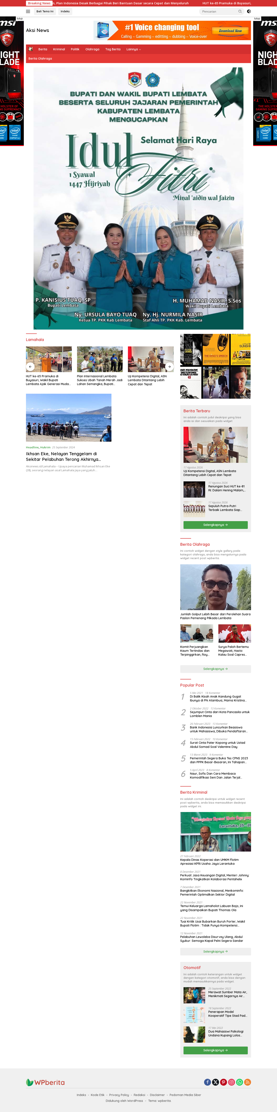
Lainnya (132, 49)
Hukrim (45, 447)
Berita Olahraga (40, 58)
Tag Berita (113, 49)
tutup (20, 18)
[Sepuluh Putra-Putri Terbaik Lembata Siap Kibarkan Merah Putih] (194, 509)
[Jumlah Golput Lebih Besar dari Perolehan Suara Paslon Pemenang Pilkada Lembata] (215, 587)
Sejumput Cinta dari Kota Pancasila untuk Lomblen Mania (220, 714)
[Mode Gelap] (249, 11)
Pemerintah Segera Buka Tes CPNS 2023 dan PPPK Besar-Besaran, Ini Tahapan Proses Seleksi (219, 760)
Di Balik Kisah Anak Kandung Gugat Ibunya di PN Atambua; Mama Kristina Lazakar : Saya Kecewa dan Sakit (217, 698)
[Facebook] (207, 1082)
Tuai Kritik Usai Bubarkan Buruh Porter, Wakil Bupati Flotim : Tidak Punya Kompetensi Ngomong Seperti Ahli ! (212, 923)
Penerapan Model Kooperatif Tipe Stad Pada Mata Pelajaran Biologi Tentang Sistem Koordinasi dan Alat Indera (227, 1014)
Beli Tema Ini (45, 11)
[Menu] (29, 11)
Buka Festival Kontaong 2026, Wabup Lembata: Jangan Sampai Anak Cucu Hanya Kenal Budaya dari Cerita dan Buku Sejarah (149, 380)
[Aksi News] (45, 1082)
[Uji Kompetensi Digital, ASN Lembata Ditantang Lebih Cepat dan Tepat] (100, 359)
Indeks (65, 11)
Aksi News (37, 30)
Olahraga (92, 49)
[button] (240, 11)
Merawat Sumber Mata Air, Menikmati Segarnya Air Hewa (227, 994)
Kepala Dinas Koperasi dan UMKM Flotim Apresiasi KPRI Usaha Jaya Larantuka (209, 862)
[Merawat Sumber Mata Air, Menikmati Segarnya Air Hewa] (194, 995)
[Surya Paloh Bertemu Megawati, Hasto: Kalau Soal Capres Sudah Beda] (234, 633)
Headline (32, 447)
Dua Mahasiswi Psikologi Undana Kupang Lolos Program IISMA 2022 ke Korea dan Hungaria (225, 1033)
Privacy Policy (119, 1095)
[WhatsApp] (239, 1082)
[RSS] (247, 1082)
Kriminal (59, 49)
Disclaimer (157, 1095)
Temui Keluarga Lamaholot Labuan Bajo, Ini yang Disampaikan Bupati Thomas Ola (211, 908)
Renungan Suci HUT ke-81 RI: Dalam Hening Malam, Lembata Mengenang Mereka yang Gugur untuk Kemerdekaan (227, 488)
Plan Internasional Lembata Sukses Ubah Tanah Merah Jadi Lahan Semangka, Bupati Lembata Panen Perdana (48, 380)
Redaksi (139, 1095)
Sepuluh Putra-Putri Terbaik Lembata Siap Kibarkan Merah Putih (224, 508)
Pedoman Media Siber (185, 1095)
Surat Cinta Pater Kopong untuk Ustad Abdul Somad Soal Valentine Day (217, 745)
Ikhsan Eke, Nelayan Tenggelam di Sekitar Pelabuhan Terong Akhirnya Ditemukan (62, 459)
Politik (75, 49)
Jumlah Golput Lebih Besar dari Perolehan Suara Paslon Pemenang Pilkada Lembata (215, 616)
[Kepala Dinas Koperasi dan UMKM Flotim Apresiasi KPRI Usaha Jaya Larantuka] (215, 832)
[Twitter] (215, 1082)
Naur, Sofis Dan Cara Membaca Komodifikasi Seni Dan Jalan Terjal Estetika (215, 775)
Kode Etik (98, 1095)
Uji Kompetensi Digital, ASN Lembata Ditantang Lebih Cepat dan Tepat (96, 380)
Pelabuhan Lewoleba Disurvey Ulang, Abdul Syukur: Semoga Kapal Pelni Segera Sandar (211, 939)
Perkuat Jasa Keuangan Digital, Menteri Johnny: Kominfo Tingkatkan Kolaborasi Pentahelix (214, 877)
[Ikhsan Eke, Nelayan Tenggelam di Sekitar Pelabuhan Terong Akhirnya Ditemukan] (68, 418)
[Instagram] (231, 1082)
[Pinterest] (223, 1082)
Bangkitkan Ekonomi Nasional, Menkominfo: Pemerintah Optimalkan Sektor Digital (212, 892)
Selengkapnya (214, 525)
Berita (43, 49)
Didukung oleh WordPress (124, 1101)
